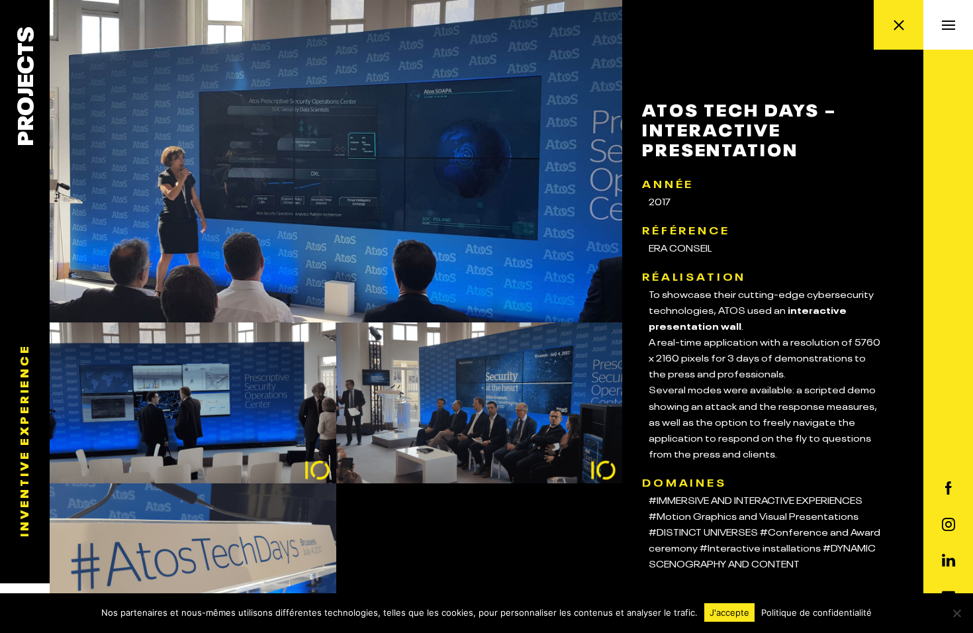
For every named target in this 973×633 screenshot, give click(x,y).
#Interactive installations (760, 547)
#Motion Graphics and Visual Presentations (753, 515)
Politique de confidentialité (816, 612)
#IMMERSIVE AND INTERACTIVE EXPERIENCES (755, 499)
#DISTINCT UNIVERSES (703, 531)
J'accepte (729, 612)
